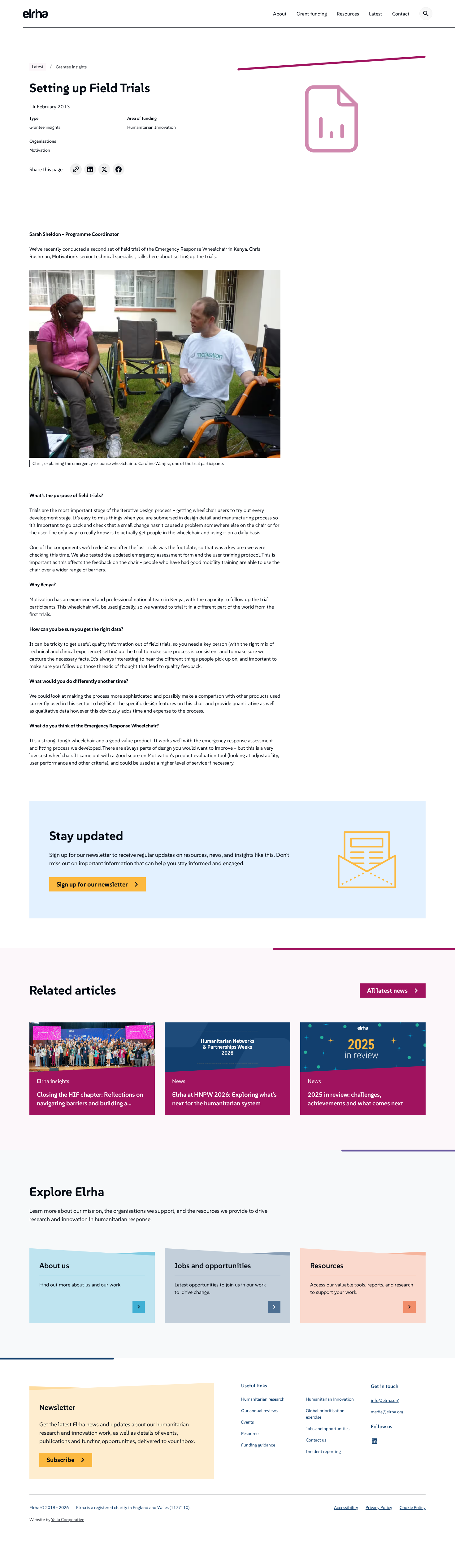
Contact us (316, 1440)
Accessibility (346, 1507)
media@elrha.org (387, 1412)
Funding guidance (258, 1445)
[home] (35, 14)
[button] (280, 13)
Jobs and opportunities (327, 1428)
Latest (37, 66)
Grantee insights (71, 67)
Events (247, 1422)
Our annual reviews (259, 1410)
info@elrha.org (385, 1400)
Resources (250, 1433)
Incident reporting (323, 1451)
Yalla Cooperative (67, 1519)
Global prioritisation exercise (325, 1414)
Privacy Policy (379, 1507)
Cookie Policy (413, 1507)
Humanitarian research (262, 1399)
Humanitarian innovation (330, 1399)
